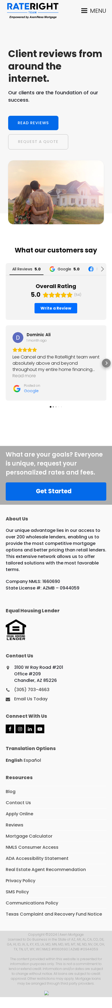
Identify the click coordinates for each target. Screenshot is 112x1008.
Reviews (14, 825)
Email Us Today (31, 699)
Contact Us (18, 803)
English (14, 760)
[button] (93, 10)
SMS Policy (17, 892)
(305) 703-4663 (31, 689)
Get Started (53, 491)
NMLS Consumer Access (32, 847)
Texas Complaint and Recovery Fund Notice (54, 914)
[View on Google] (18, 337)
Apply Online (19, 814)
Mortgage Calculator (29, 836)
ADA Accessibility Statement (37, 858)
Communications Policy (32, 903)
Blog (10, 791)
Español (32, 760)
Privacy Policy (20, 881)
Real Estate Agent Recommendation (46, 869)
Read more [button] (24, 376)
